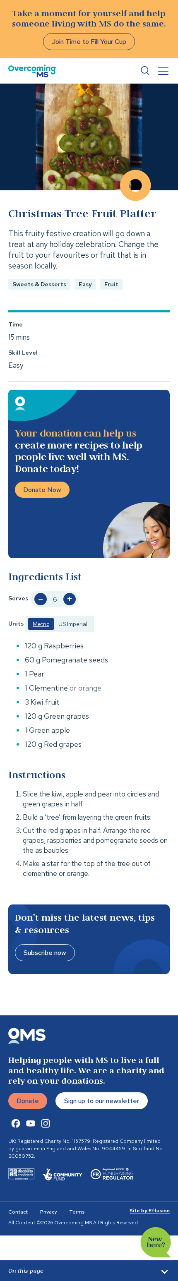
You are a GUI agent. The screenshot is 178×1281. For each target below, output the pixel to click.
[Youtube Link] (30, 1123)
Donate (28, 1100)
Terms (76, 1212)
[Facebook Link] (15, 1123)
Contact (18, 1212)
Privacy (48, 1212)
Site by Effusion (150, 1210)
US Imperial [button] (72, 624)
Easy (85, 284)
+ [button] (69, 599)
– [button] (40, 599)
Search (145, 70)
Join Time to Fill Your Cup (89, 41)
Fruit (111, 284)
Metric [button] (41, 624)
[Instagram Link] (45, 1123)
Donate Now (42, 489)
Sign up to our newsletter (101, 1100)
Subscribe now (45, 952)
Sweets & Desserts (39, 284)
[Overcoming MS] (32, 71)
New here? (156, 1242)
